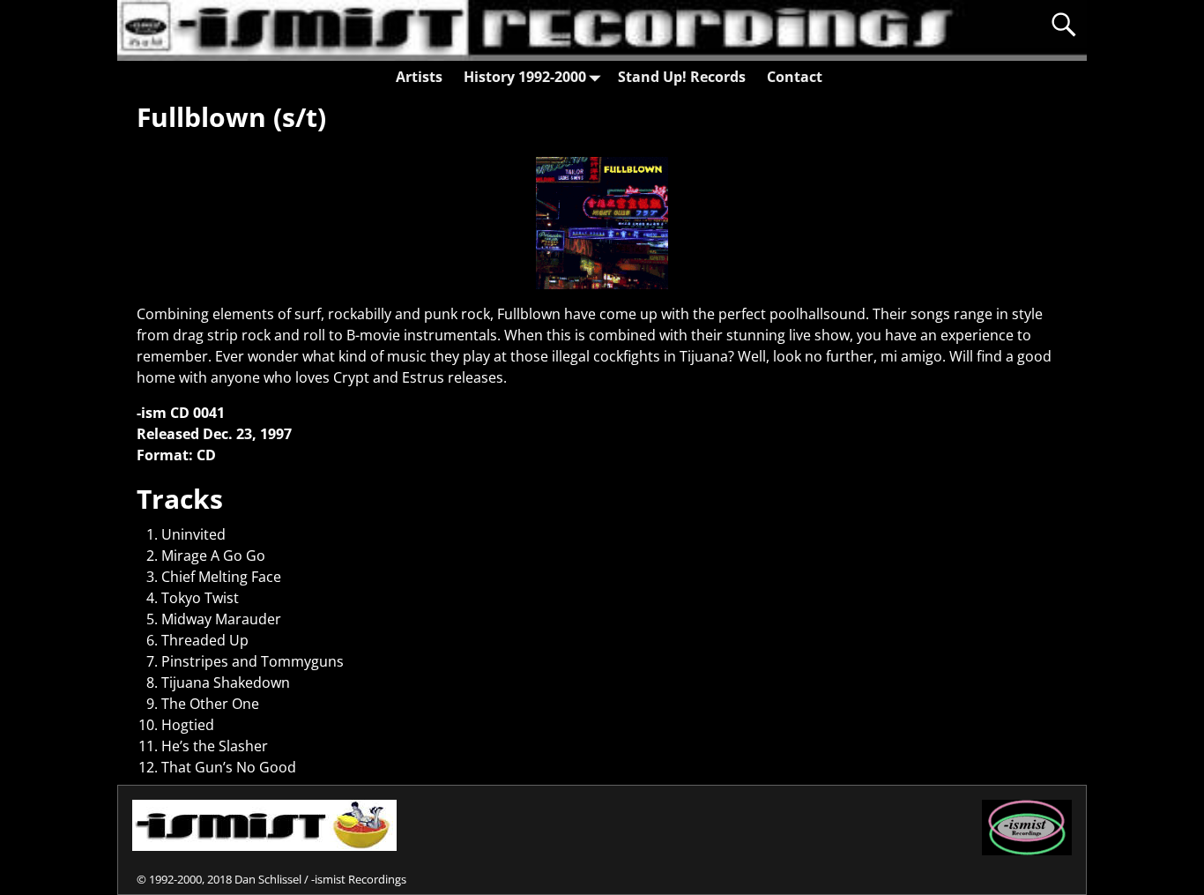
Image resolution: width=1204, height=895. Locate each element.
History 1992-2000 (525, 76)
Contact (794, 76)
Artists (419, 76)
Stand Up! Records (682, 76)
